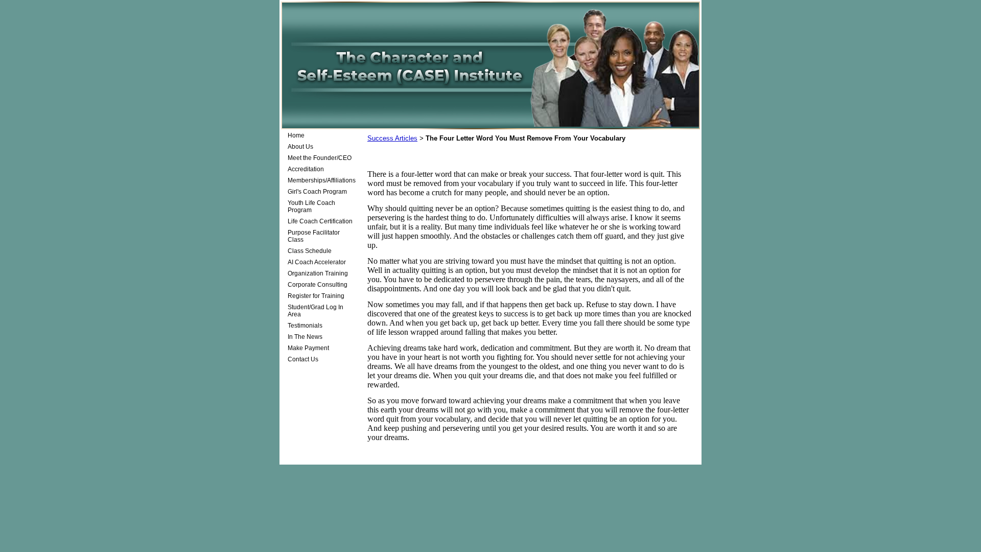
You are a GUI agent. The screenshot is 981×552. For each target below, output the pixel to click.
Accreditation (306, 169)
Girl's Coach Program (317, 191)
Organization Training (318, 273)
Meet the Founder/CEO (320, 158)
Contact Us (303, 359)
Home (296, 135)
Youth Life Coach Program (311, 206)
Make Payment (308, 348)
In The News (305, 336)
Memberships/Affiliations (322, 180)
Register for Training (316, 296)
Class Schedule (310, 251)
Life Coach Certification (320, 221)
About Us (300, 146)
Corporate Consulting (317, 284)
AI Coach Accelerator (317, 262)
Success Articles (392, 138)
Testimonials (305, 325)
